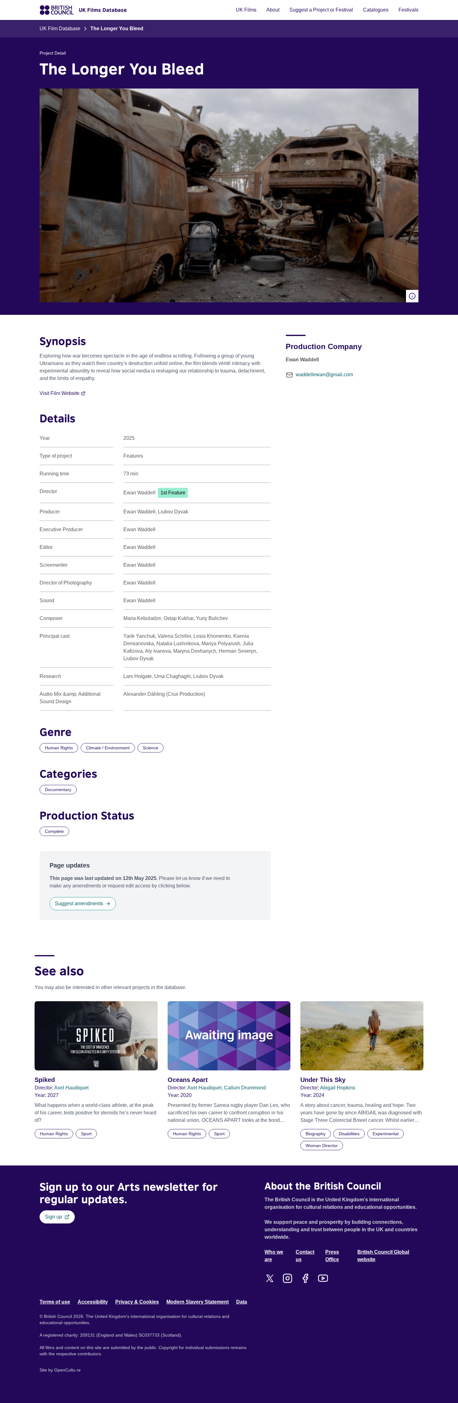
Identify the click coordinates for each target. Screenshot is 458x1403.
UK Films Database (103, 10)
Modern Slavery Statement (197, 1302)
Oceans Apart (188, 1079)
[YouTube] (323, 1278)
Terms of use (55, 1302)
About (272, 9)
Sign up (53, 1216)
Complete (54, 831)
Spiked (45, 1079)
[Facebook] (305, 1278)
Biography (316, 1133)
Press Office (332, 1255)
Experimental (385, 1133)
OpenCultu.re (67, 1369)
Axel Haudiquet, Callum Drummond (226, 1087)
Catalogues (376, 9)
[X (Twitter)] (270, 1278)
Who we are (274, 1255)
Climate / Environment (108, 747)
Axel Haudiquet (71, 1087)
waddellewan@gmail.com (324, 374)
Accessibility (93, 1302)
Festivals (408, 9)
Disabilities (349, 1133)
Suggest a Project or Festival (321, 9)
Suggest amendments (79, 903)
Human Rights (59, 747)
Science (150, 747)
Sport (86, 1133)
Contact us (305, 1255)
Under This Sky (323, 1079)
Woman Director (322, 1145)
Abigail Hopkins (337, 1087)
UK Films (246, 9)
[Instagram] (287, 1278)
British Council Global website (383, 1255)
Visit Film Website (59, 393)
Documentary (58, 789)
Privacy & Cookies (137, 1302)
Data (241, 1302)
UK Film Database (60, 28)
